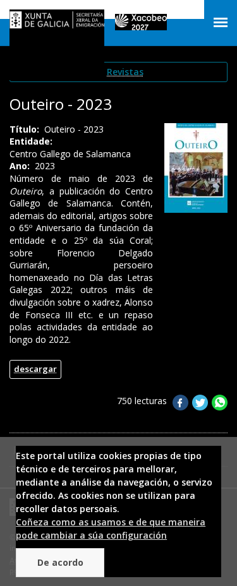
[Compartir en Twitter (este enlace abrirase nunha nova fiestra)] (200, 407)
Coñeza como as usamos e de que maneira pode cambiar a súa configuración (110, 528)
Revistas (125, 72)
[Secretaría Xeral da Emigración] (56, 22)
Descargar (35, 368)
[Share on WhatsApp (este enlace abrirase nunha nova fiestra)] (220, 407)
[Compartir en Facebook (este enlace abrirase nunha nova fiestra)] (180, 407)
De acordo (60, 562)
